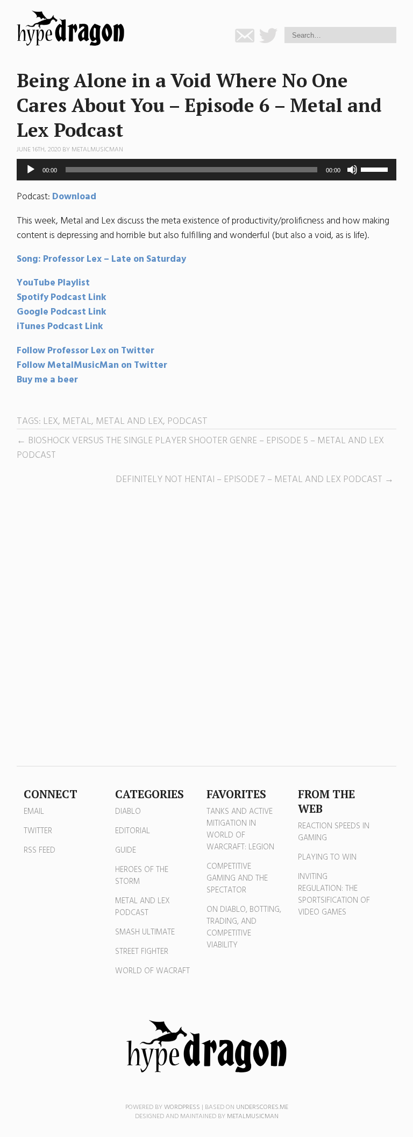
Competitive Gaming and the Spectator (237, 878)
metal (76, 421)
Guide (125, 850)
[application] (207, 169)
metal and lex (129, 421)
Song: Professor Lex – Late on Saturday (101, 259)
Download (74, 197)
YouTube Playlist (53, 283)
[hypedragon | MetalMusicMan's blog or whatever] (206, 1046)
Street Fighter (141, 951)
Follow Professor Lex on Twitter (86, 351)
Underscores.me (262, 1107)
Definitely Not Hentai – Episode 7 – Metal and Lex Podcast (249, 479)
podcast (187, 421)
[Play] (30, 169)
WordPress (182, 1107)
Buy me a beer (47, 380)
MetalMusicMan (97, 149)
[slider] (376, 168)
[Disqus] (207, 626)
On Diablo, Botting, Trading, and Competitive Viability (243, 927)
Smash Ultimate (145, 932)
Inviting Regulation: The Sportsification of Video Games (334, 894)
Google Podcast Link (61, 312)
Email (34, 811)
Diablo (128, 811)
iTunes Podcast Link (60, 326)
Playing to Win (327, 857)
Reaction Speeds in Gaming (333, 832)
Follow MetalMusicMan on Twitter (92, 365)
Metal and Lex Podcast (142, 907)
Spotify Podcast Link (61, 297)
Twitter (38, 831)
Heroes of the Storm (141, 875)
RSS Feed (39, 850)
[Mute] (352, 169)
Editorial (132, 831)
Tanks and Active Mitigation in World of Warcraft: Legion (240, 829)
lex (50, 421)
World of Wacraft (152, 971)
